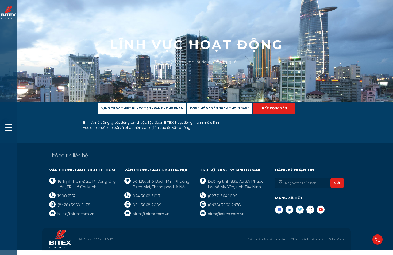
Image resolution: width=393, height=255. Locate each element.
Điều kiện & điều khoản (266, 239)
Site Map (336, 239)
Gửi (337, 183)
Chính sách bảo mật (308, 239)
